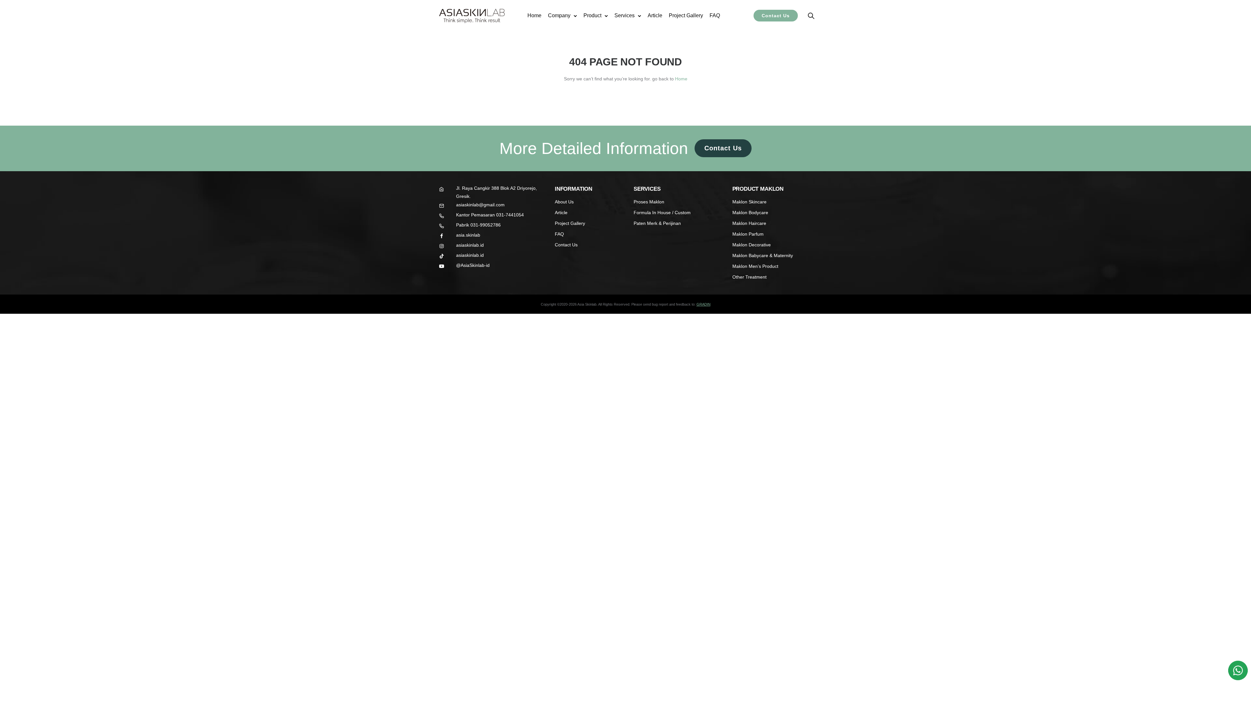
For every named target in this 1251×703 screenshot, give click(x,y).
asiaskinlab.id (470, 245)
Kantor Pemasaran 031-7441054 (490, 214)
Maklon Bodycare (750, 212)
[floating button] (1238, 670)
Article (655, 15)
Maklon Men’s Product (755, 266)
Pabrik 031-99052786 (478, 224)
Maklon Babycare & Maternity (762, 255)
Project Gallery (686, 15)
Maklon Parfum (748, 234)
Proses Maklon (649, 201)
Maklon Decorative (751, 244)
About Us (564, 201)
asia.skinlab (468, 235)
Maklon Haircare (749, 223)
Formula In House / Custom (662, 212)
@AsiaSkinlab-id (473, 265)
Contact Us (776, 15)
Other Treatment (749, 277)
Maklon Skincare (749, 201)
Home (534, 15)
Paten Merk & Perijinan (657, 223)
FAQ (715, 15)
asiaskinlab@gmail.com (480, 204)
